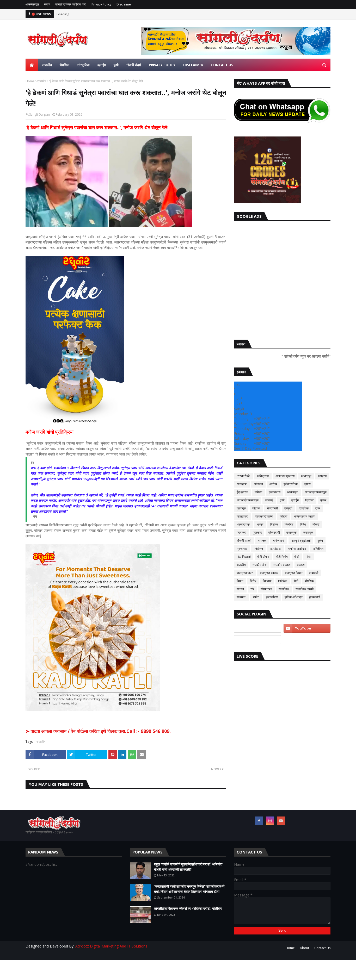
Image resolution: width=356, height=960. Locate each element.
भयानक (262, 540)
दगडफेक (304, 508)
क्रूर (323, 500)
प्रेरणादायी (274, 532)
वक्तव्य (301, 565)
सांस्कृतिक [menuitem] (83, 65)
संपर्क (47, 4)
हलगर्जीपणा (272, 597)
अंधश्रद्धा (306, 476)
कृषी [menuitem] (116, 65)
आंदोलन (258, 484)
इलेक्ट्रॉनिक (291, 484)
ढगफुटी (288, 508)
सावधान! (241, 597)
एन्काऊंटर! (275, 492)
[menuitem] (32, 65)
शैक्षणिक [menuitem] (64, 65)
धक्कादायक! (243, 524)
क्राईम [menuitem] (101, 65)
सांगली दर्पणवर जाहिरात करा (70, 4)
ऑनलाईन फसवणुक (248, 500)
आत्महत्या (242, 484)
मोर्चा (296, 556)
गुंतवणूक (241, 508)
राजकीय (41, 81)
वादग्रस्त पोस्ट (245, 573)
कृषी (282, 500)
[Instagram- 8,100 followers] (257, 628)
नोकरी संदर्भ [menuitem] (133, 65)
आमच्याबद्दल (32, 4)
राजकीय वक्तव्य (282, 565)
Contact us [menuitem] (222, 65)
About (304, 948)
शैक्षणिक (309, 581)
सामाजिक (284, 589)
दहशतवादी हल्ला (264, 516)
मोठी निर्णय (282, 556)
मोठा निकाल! (244, 556)
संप (252, 589)
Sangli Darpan (39, 114)
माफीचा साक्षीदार (297, 548)
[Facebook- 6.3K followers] (257, 639)
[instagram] (270, 820)
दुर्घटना (283, 516)
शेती (296, 581)
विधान (240, 581)
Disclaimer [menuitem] (193, 65)
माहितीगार (317, 548)
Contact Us (322, 948)
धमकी (260, 524)
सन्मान (240, 589)
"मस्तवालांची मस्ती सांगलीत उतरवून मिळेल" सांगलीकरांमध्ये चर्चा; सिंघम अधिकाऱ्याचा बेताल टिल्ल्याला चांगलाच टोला (189, 889)
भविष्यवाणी (279, 540)
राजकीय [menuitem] (47, 65)
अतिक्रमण (263, 476)
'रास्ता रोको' (243, 476)
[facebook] (259, 820)
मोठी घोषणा (263, 556)
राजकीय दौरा (259, 565)
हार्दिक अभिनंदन (294, 597)
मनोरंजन (258, 548)
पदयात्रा (241, 532)
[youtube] (307, 628)
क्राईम (295, 500)
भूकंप (320, 540)
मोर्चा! (308, 556)
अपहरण (322, 476)
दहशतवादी (242, 516)
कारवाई (269, 500)
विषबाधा (267, 581)
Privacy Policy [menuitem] (162, 65)
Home (30, 81)
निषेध (303, 524)
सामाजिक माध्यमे (305, 589)
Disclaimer (124, 4)
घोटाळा (256, 508)
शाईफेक (282, 581)
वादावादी (313, 573)
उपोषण (258, 492)
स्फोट (256, 597)
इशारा (307, 484)
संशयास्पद (266, 589)
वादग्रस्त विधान (294, 573)
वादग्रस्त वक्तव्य (269, 573)
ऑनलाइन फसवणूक (316, 492)
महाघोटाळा (275, 548)
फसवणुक (291, 532)
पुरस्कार (257, 532)
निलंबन (274, 524)
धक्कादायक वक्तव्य (304, 516)
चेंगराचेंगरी (272, 508)
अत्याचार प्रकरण (284, 476)
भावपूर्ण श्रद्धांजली (301, 540)
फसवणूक (308, 532)
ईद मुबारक (242, 492)
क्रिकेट (309, 500)
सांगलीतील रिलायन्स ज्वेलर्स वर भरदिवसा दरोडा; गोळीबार (188, 908)
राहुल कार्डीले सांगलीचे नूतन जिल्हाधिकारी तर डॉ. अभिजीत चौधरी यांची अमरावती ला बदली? (188, 867)
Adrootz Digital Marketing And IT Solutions (111, 946)
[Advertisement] (282, 279)
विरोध (253, 581)
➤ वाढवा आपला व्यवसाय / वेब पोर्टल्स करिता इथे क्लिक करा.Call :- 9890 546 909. (98, 731)
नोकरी (316, 524)
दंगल (317, 508)
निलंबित (289, 524)
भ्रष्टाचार (242, 548)
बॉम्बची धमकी (244, 540)
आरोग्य (273, 484)
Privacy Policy (101, 4)
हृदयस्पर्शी (314, 597)
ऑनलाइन (292, 492)
